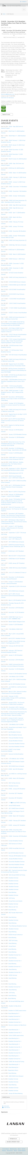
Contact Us (24, 1)
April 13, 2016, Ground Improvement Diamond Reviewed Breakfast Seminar (12, 595)
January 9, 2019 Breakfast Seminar (18, 434)
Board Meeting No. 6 (14, 1038)
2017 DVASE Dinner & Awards (16, 542)
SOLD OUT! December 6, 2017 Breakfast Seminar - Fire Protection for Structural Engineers (14, 509)
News (19, 1149)
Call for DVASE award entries (16, 1035)
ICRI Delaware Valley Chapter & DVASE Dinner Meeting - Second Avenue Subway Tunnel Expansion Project (14, 521)
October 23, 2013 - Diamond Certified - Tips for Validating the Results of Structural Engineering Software (12, 719)
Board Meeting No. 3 (14, 1056)
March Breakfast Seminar (15, 735)
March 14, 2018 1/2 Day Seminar (17, 491)
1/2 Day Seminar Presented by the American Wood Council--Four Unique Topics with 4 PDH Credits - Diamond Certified (14, 713)
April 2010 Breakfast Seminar (15, 853)
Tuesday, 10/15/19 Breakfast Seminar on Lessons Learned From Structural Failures (13, 405)
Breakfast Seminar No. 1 (15, 987)
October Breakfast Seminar (16, 841)
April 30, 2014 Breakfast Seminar (16, 684)
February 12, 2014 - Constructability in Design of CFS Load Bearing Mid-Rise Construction (13, 698)
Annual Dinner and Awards (15, 901)
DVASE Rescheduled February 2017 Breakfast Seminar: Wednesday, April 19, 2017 (13, 546)
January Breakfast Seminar (16, 740)
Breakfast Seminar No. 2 (15, 972)
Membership (13, 1149)
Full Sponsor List (13, 1138)
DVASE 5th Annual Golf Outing (16, 1061)
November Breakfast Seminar (16, 746)
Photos (4, 1150)
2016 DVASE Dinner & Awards (16, 591)
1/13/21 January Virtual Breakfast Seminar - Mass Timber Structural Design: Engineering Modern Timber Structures (13, 340)
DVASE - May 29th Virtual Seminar (17, 205)
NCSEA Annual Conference (16, 934)
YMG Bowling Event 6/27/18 (16, 473)
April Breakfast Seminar (14, 732)
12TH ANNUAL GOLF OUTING (16, 758)
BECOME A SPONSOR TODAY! (13, 1141)
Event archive (7, 1107)
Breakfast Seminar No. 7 (14, 1016)
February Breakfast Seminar (16, 738)
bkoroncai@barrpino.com (7, 94)
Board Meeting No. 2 (14, 1064)
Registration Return (13, 1070)
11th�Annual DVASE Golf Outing (17, 802)
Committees (5, 1149)
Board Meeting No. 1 (14, 1067)
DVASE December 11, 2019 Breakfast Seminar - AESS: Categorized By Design (12, 392)
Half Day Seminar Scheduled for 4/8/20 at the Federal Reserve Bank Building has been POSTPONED (13, 370)
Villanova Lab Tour (13, 907)
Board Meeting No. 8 (14, 1019)
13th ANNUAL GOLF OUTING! (16, 724)
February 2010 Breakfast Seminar (17, 856)
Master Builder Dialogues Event (17, 621)
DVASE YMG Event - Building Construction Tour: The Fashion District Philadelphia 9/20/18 (12, 463)
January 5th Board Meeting (15, 1093)
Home (4, 14)
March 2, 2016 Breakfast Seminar (17, 600)
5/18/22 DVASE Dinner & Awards (17, 282)
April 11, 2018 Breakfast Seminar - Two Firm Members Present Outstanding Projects (13, 487)
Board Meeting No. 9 (13, 1013)
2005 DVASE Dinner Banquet (16, 1076)
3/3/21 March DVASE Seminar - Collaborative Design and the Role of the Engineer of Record (13, 330)
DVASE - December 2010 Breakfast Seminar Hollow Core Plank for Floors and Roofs (13, 831)
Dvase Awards (22, 1150)
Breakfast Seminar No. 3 (15, 966)
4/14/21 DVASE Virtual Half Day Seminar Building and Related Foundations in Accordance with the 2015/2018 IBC (12, 323)
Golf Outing (12, 898)
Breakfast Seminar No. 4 (15, 960)
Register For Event (6, 114)
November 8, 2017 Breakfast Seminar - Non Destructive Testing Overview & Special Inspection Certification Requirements (13, 515)
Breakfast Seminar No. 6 (15, 1022)
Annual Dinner (12, 946)
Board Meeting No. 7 (14, 1029)
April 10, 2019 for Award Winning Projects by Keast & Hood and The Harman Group (13, 420)
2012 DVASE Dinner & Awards (16, 766)
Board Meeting (12, 892)
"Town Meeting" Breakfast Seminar (18, 926)
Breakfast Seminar (13, 786)
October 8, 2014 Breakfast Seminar (18, 673)
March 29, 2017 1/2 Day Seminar (17, 555)
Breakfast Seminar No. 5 (15, 955)
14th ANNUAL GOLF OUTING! (16, 676)
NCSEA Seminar (13, 975)
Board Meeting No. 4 (14, 1050)
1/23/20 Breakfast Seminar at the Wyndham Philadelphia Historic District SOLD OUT (13, 381)
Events (23, 1149)
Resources (10, 1150)
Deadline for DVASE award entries (17, 1010)
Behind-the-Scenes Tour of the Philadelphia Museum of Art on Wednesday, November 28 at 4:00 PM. (13, 443)
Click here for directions (7, 97)
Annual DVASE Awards (14, 805)
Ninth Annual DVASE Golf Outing (17, 875)
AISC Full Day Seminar (14, 783)
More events (6, 1106)
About (15, 1150)
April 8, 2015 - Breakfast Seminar (16, 638)
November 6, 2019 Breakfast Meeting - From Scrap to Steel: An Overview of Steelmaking (13, 398)
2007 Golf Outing (13, 940)
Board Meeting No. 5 (14, 1044)
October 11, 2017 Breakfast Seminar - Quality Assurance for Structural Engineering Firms (12, 528)
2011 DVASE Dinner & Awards (16, 808)
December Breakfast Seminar (16, 743)
